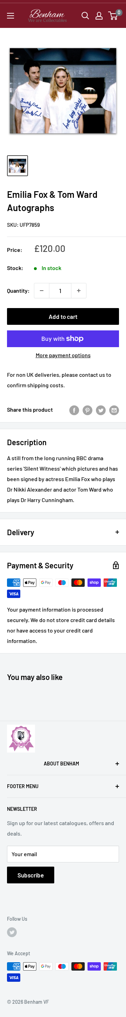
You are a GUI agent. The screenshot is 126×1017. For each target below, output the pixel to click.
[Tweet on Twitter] (101, 409)
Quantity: (18, 290)
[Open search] (85, 16)
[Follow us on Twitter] (12, 932)
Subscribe (31, 875)
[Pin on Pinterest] (87, 409)
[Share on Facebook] (74, 409)
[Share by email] (114, 409)
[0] (113, 16)
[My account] (99, 16)
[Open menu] (10, 15)
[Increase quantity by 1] (78, 290)
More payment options (63, 355)
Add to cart (63, 316)
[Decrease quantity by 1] (41, 290)
